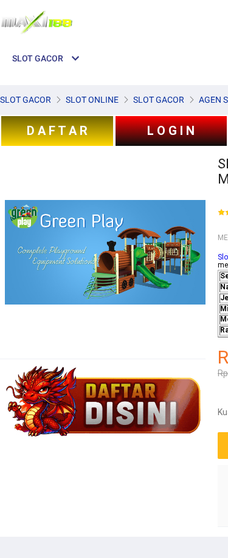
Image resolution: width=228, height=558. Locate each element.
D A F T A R (57, 130)
